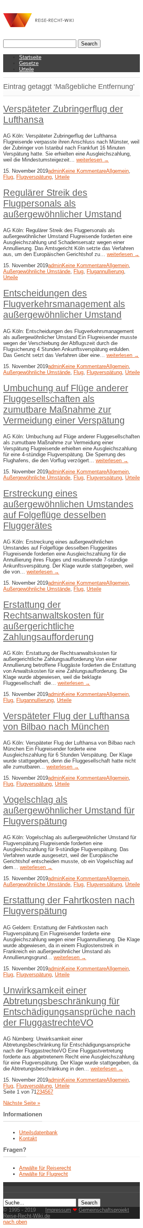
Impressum (58, 1210)
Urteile (26, 69)
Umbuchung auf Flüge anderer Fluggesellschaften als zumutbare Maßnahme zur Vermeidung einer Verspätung (65, 404)
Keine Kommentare (84, 171)
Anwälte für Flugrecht (43, 1174)
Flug (8, 177)
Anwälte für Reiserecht (45, 1168)
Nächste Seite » (21, 1103)
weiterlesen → (92, 160)
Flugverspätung (34, 177)
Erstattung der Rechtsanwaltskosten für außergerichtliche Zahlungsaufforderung (53, 620)
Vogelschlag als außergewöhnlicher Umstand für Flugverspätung (69, 810)
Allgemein (117, 171)
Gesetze (29, 63)
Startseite (30, 57)
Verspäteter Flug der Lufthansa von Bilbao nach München (66, 721)
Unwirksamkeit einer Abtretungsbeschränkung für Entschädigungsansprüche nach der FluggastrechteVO (69, 1006)
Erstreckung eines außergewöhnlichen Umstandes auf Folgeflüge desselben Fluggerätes (68, 509)
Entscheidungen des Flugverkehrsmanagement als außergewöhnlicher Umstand (64, 304)
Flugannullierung (105, 271)
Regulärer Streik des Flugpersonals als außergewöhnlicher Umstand (62, 203)
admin (55, 171)
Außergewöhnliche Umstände (36, 271)
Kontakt (28, 1138)
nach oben (15, 1222)
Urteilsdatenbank (38, 1132)
